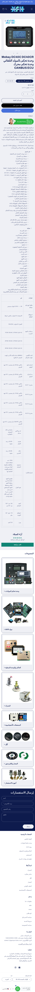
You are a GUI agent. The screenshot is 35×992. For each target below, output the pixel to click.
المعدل (30, 882)
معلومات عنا (28, 901)
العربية (7, 979)
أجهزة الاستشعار (10, 783)
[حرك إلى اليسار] (21, 53)
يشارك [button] (30, 116)
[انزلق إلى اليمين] (14, 53)
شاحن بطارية (28, 874)
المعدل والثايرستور (11, 764)
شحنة (30, 909)
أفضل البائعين (28, 839)
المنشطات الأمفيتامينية (13, 725)
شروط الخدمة (28, 921)
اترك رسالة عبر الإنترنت (25, 944)
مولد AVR (8, 629)
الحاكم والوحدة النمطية (13, 667)
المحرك (7, 706)
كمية (32, 90)
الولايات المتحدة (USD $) (22, 979)
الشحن (27, 87)
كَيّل (6, 744)
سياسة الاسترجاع (27, 917)
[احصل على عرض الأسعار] (17, 988)
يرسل (28, 826)
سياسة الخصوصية (27, 925)
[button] (32, 9)
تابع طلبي (29, 913)
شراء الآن (17, 110)
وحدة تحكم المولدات (12, 591)
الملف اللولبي (28, 886)
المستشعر (29, 855)
